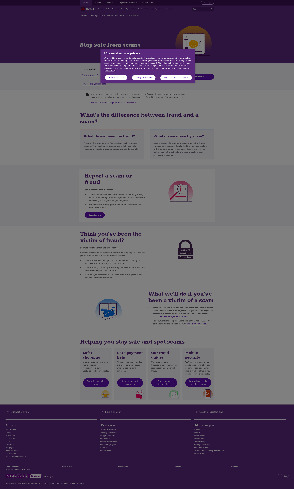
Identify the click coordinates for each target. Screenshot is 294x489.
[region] (147, 66)
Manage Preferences (144, 78)
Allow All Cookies (116, 78)
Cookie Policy (110, 71)
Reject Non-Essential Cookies (176, 78)
